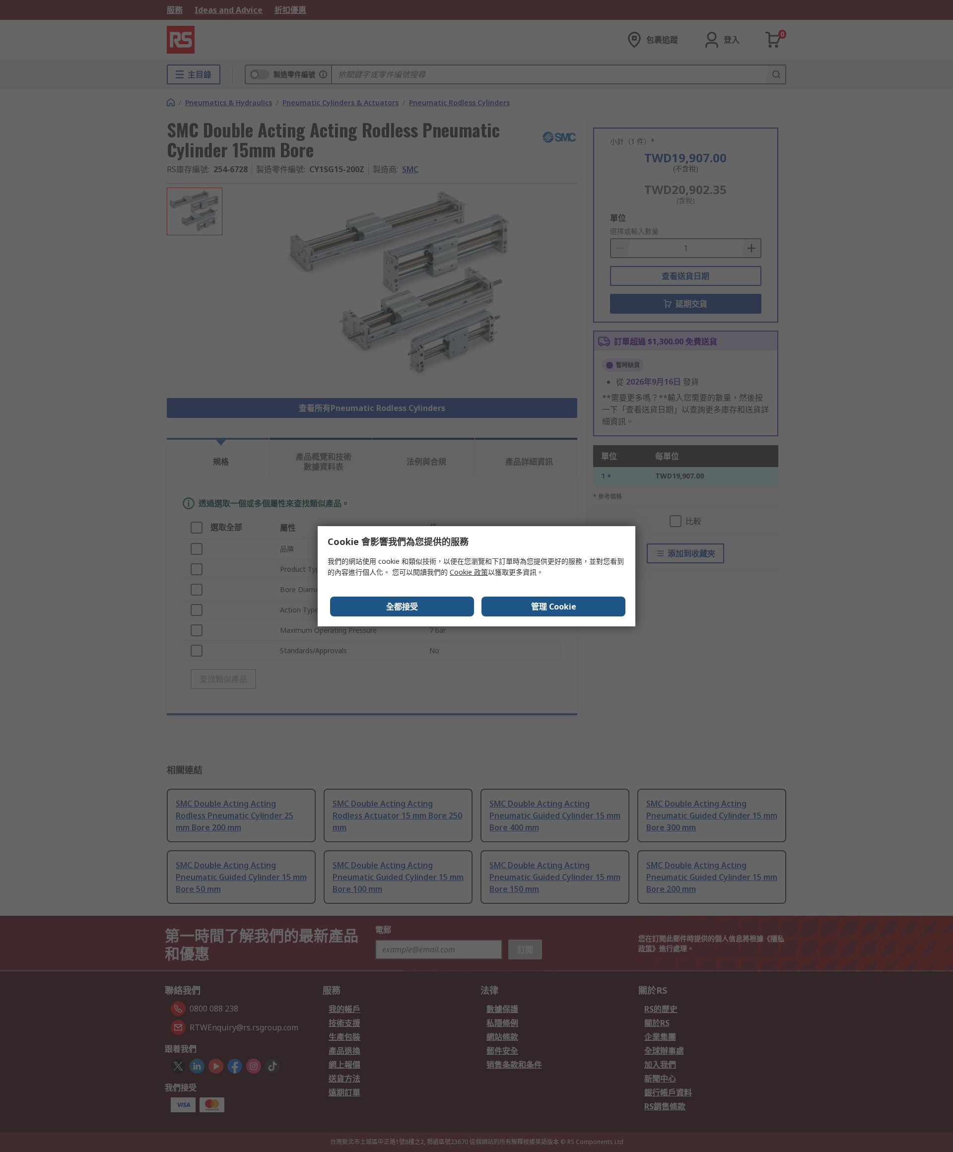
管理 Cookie (553, 606)
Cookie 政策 (469, 572)
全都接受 (402, 606)
